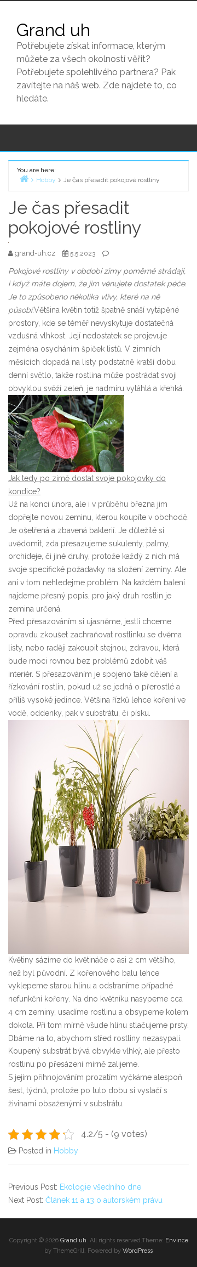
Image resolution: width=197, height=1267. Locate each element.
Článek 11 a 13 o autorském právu (104, 1200)
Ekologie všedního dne (100, 1187)
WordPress (138, 1250)
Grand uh (53, 30)
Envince (176, 1240)
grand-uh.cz (36, 253)
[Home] (24, 178)
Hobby (66, 1150)
